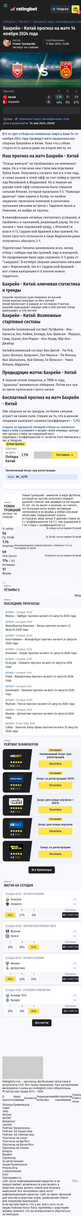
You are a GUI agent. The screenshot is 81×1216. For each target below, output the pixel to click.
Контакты (30, 1098)
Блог (5, 1174)
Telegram (62, 9)
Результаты (9, 1168)
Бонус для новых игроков (55, 824)
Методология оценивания (63, 1098)
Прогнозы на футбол (15, 1141)
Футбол (24, 21)
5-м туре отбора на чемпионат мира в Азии (37, 134)
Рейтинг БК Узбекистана (18, 1134)
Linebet (7, 1124)
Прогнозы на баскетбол (17, 1144)
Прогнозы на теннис (15, 1148)
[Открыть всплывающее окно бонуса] (75, 9)
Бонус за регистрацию (55, 847)
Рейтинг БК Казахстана (17, 1131)
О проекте (7, 1098)
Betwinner (8, 1121)
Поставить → (64, 455)
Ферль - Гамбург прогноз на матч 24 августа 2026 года (41, 616)
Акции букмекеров (14, 1164)
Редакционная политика (46, 1098)
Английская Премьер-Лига (39, 926)
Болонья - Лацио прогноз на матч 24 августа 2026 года (41, 653)
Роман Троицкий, (24, 43)
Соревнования (11, 1171)
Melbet (6, 1114)
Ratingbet (9, 21)
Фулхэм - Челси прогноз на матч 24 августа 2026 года (40, 704)
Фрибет (7, 1154)
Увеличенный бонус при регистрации (55, 756)
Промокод (9, 1158)
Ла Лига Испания (33, 894)
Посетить (55, 763)
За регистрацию (12, 1161)
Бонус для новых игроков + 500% (55, 801)
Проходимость (11, 1177)
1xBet (5, 1108)
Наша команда (18, 1098)
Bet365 (6, 1118)
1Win (5, 1111)
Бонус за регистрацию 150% (55, 778)
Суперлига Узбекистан (36, 990)
